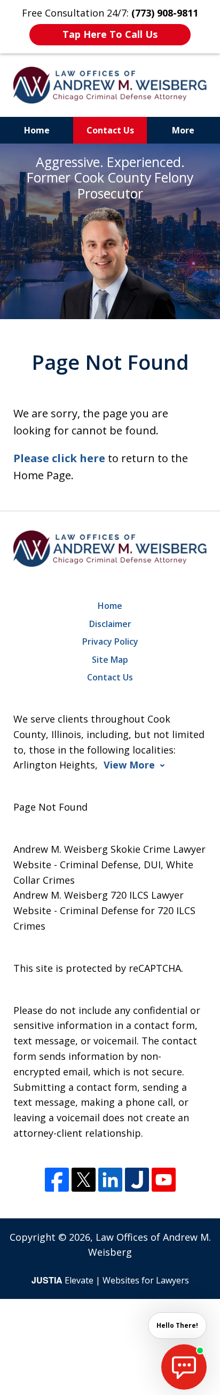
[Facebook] (57, 1180)
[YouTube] (164, 1180)
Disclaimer (110, 624)
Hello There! (177, 1325)
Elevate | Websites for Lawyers (110, 1280)
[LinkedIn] (110, 1180)
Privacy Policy (110, 641)
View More (129, 765)
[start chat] (184, 1367)
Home (37, 130)
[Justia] (137, 1180)
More (183, 130)
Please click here (59, 458)
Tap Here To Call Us (110, 34)
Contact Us (110, 130)
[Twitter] (84, 1180)
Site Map (110, 659)
